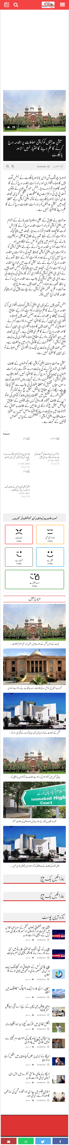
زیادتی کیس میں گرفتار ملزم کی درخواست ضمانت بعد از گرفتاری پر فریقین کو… (34, 777)
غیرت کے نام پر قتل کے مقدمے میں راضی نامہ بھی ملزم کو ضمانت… (34, 644)
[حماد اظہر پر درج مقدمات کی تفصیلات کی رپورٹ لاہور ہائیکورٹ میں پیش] (46, 444)
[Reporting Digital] (48, 5)
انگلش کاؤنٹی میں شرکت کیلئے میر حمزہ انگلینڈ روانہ (27, 1024)
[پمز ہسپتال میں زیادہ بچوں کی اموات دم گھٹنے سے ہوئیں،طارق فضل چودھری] (58, 1043)
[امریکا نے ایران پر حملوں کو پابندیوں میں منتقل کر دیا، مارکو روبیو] (58, 1061)
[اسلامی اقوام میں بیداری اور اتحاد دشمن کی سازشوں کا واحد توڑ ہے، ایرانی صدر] (58, 1097)
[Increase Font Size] (13, 166)
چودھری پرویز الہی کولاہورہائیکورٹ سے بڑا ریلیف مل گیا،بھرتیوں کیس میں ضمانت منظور (16, 457)
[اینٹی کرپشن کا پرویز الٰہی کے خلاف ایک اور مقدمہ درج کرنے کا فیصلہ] (16, 477)
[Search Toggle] (16, 5)
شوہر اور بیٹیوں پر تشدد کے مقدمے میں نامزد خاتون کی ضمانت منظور (34, 821)
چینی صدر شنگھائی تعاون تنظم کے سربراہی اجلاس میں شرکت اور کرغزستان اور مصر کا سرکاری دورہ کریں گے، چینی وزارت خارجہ (27, 931)
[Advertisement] (34, 48)
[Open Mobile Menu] (62, 5)
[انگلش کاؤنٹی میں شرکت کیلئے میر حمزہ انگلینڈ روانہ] (58, 1027)
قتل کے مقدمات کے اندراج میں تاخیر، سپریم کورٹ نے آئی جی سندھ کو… (34, 733)
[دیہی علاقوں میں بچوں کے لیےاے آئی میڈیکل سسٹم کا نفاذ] (58, 1011)
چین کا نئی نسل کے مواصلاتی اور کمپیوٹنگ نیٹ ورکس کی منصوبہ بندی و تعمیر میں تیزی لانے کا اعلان (27, 970)
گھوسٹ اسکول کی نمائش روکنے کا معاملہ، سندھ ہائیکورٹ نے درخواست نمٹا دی (34, 688)
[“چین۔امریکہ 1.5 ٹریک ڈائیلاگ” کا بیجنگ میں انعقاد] (58, 994)
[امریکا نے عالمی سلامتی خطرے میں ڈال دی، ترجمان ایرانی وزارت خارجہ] (58, 1079)
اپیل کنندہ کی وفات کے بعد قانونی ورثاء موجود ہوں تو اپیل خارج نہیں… (34, 866)
